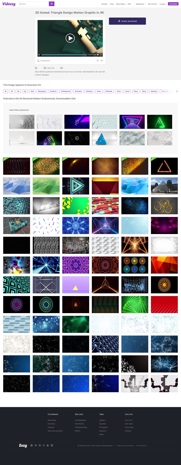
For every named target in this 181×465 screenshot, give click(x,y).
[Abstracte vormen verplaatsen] (164, 205)
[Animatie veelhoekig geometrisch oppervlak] (164, 245)
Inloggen (162, 4)
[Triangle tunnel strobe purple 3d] (77, 122)
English (102, 420)
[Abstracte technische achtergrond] (46, 344)
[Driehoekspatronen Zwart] (16, 245)
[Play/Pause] (39, 55)
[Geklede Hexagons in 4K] (16, 324)
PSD (129, 4)
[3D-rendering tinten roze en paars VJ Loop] (75, 265)
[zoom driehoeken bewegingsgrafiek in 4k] (75, 186)
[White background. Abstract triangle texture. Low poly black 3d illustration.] (132, 138)
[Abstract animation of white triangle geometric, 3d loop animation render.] (21, 138)
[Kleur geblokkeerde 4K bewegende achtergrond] (105, 186)
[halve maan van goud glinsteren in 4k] (75, 166)
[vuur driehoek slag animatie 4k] (164, 166)
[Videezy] (9, 4)
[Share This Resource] (102, 60)
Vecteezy (51, 424)
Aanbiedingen (80, 420)
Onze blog (129, 427)
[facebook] (32, 445)
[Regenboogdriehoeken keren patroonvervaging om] (105, 304)
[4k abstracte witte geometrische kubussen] (105, 245)
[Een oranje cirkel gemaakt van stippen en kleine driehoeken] (164, 284)
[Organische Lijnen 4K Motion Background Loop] (134, 205)
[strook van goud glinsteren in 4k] (134, 166)
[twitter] (36, 445)
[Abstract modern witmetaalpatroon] (46, 284)
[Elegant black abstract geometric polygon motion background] (77, 138)
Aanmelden (173, 4)
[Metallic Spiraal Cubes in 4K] (16, 265)
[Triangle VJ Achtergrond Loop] (134, 304)
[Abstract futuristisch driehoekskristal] (134, 364)
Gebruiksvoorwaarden (125, 446)
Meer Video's (120, 4)
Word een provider (55, 431)
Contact (128, 431)
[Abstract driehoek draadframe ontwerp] (134, 245)
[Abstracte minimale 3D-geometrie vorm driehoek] (75, 284)
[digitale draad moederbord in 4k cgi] (16, 225)
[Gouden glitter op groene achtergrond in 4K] (46, 166)
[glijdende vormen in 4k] (105, 205)
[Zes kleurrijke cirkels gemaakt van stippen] (134, 265)
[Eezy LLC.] (23, 445)
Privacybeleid (141, 446)
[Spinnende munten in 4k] (46, 324)
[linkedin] (52, 445)
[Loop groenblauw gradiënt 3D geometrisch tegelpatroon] (16, 284)
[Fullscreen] (101, 55)
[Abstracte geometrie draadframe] (134, 284)
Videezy (51, 427)
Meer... (102, 434)
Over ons (128, 420)
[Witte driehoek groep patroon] (46, 245)
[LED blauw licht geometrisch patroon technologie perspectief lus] (105, 344)
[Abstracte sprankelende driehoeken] (164, 225)
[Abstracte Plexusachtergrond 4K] (134, 225)
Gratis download (129, 21)
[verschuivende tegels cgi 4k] (16, 205)
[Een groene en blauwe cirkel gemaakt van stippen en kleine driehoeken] (46, 304)
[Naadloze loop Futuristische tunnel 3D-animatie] (46, 265)
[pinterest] (40, 445)
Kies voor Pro (152, 4)
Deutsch (102, 431)
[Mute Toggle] (98, 55)
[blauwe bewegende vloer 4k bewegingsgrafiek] (134, 186)
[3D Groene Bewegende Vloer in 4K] (46, 186)
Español (102, 424)
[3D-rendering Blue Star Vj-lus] (75, 225)
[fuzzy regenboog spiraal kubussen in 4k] (164, 383)
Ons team (129, 424)
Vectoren (104, 4)
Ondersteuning (81, 427)
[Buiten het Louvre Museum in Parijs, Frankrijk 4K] (164, 186)
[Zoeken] (51, 3)
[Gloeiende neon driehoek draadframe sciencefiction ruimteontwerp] (105, 225)
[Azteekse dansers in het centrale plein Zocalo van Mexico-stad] (75, 245)
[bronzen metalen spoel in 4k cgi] (16, 166)
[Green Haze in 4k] (75, 324)
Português (103, 427)
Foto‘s (112, 4)
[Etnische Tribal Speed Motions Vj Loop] (105, 265)
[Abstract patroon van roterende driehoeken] (46, 225)
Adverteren (79, 424)
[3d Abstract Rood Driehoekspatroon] (164, 304)
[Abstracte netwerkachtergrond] (164, 364)
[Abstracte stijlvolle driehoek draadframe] (105, 284)
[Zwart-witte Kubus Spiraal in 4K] (134, 383)
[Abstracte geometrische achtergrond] (75, 205)
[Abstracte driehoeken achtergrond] (46, 205)
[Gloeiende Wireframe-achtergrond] (75, 304)
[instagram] (44, 445)
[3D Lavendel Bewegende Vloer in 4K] (16, 186)
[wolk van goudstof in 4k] (105, 166)
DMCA (77, 431)
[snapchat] (48, 445)
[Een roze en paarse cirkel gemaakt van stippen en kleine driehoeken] (16, 304)
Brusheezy (52, 420)
